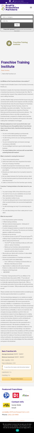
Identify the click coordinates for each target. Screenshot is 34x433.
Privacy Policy (13, 420)
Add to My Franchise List (9, 73)
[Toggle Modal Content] (31, 7)
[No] (32, 427)
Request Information (17, 379)
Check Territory (5, 70)
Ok (17, 430)
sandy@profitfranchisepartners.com (15, 412)
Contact (22, 420)
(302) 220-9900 (13, 415)
